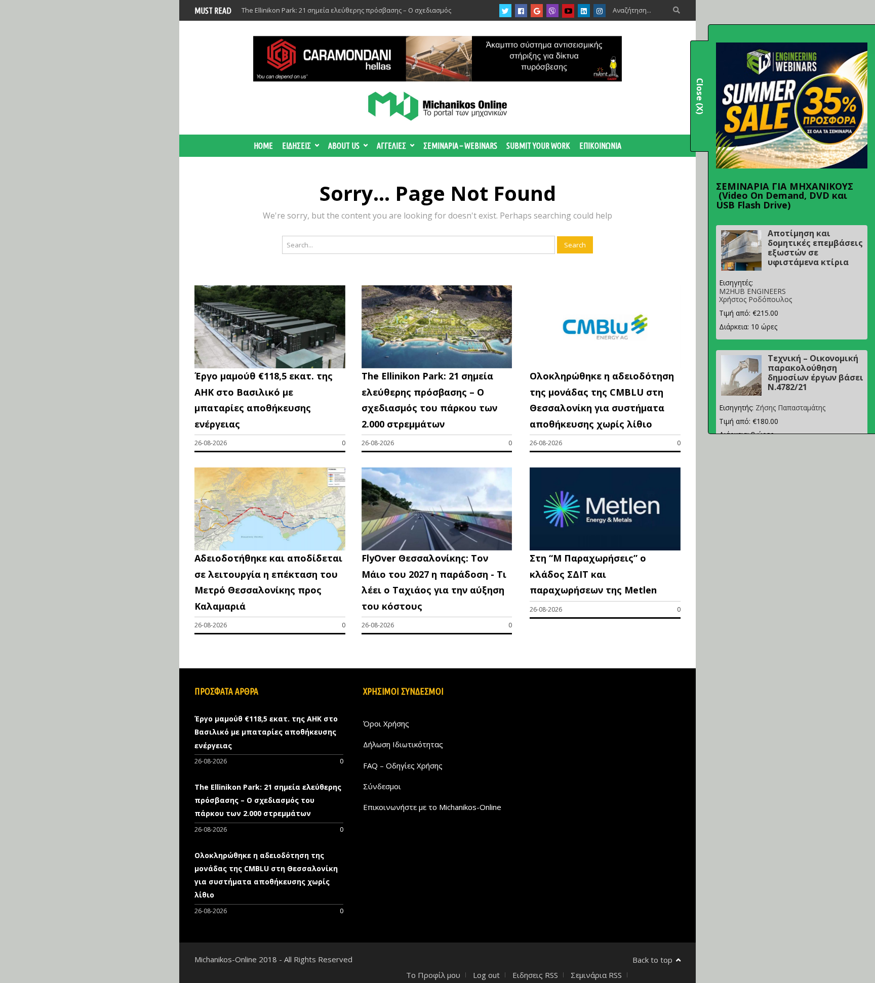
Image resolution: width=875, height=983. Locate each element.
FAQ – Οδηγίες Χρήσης (403, 765)
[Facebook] (521, 11)
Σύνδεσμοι (382, 786)
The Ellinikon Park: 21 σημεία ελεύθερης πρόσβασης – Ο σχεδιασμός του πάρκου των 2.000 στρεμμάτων (267, 800)
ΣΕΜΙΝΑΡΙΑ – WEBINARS (460, 145)
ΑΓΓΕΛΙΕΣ (391, 145)
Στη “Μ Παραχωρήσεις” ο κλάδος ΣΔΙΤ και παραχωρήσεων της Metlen (593, 574)
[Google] (537, 11)
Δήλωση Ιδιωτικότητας (403, 744)
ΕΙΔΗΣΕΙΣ (296, 145)
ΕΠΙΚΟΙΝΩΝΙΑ (600, 145)
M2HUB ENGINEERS (752, 291)
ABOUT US (344, 145)
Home (263, 145)
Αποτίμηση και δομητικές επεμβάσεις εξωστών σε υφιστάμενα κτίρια (815, 248)
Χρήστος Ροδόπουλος (755, 299)
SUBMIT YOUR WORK (538, 145)
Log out (486, 975)
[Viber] (552, 11)
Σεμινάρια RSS (596, 975)
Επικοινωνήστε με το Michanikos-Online (432, 807)
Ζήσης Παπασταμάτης (790, 407)
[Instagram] (599, 11)
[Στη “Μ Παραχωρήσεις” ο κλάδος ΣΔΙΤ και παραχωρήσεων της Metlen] (605, 547)
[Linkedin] (584, 11)
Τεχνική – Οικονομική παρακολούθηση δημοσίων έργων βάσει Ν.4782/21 (815, 373)
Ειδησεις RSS (535, 975)
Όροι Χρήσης (386, 723)
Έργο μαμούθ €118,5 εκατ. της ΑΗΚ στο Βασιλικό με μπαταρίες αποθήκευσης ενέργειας (266, 732)
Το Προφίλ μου (433, 975)
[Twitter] (505, 11)
